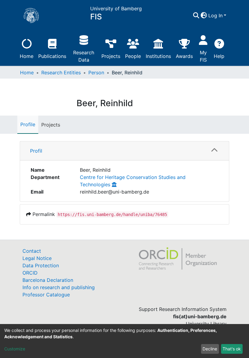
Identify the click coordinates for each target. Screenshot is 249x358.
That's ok (232, 348)
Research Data (83, 56)
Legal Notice (37, 258)
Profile (27, 124)
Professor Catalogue (46, 295)
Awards (184, 56)
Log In (215, 15)
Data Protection (40, 265)
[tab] (124, 150)
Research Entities (61, 72)
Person (96, 72)
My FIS (203, 56)
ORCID (30, 273)
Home (26, 56)
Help (219, 56)
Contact (31, 251)
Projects (110, 56)
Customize (14, 348)
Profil (36, 151)
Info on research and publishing (58, 287)
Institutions (158, 56)
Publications (52, 56)
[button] (204, 15)
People (133, 56)
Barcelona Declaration (47, 280)
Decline (210, 348)
